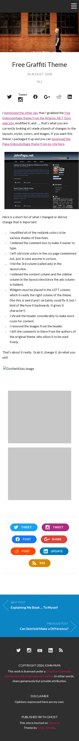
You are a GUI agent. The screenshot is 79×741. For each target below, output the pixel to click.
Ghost (52, 717)
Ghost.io (54, 723)
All (39, 81)
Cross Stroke (46, 727)
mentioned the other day (21, 113)
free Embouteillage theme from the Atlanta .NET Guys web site (36, 118)
